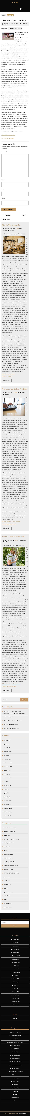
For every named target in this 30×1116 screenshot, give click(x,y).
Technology (7, 895)
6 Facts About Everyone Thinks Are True (11, 683)
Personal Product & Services (11, 873)
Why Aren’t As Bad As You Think (14, 389)
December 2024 (8, 759)
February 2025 (7, 751)
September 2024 (8, 762)
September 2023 (8, 766)
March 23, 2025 (8, 540)
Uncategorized (7, 903)
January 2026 (7, 740)
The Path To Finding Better (7, 138)
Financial (6, 850)
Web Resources (8, 907)
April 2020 (6, 793)
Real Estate (7, 880)
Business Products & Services (11, 839)
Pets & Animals (8, 876)
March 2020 (7, 796)
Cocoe (15, 2)
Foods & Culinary (8, 854)
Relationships (7, 884)
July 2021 (6, 781)
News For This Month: (7, 376)
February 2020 (7, 800)
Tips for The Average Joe (11, 225)
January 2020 (7, 804)
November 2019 (8, 812)
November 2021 (8, 778)
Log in (15, 1018)
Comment (4, 151)
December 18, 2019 (8, 23)
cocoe (17, 23)
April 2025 (6, 744)
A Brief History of (8, 717)
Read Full (7, 381)
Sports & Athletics (8, 892)
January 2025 (7, 755)
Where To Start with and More (8, 135)
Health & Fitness (8, 858)
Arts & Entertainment (9, 831)
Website (3, 198)
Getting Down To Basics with (11, 728)
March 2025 (7, 747)
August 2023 (7, 770)
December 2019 (8, 808)
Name (3, 180)
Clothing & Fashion (9, 842)
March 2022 (7, 774)
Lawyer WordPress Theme (11, 1113)
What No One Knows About (8, 374)
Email (3, 189)
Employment (7, 846)
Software (6, 888)
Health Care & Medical (10, 861)
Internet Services (8, 869)
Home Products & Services (15, 28)
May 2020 (6, 789)
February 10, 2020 (9, 228)
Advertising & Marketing (10, 827)
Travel (5, 899)
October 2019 (7, 815)
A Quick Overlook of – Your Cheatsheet (11, 521)
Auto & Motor (7, 835)
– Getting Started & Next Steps (9, 686)
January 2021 (7, 785)
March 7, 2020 (8, 392)
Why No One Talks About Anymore (13, 720)
